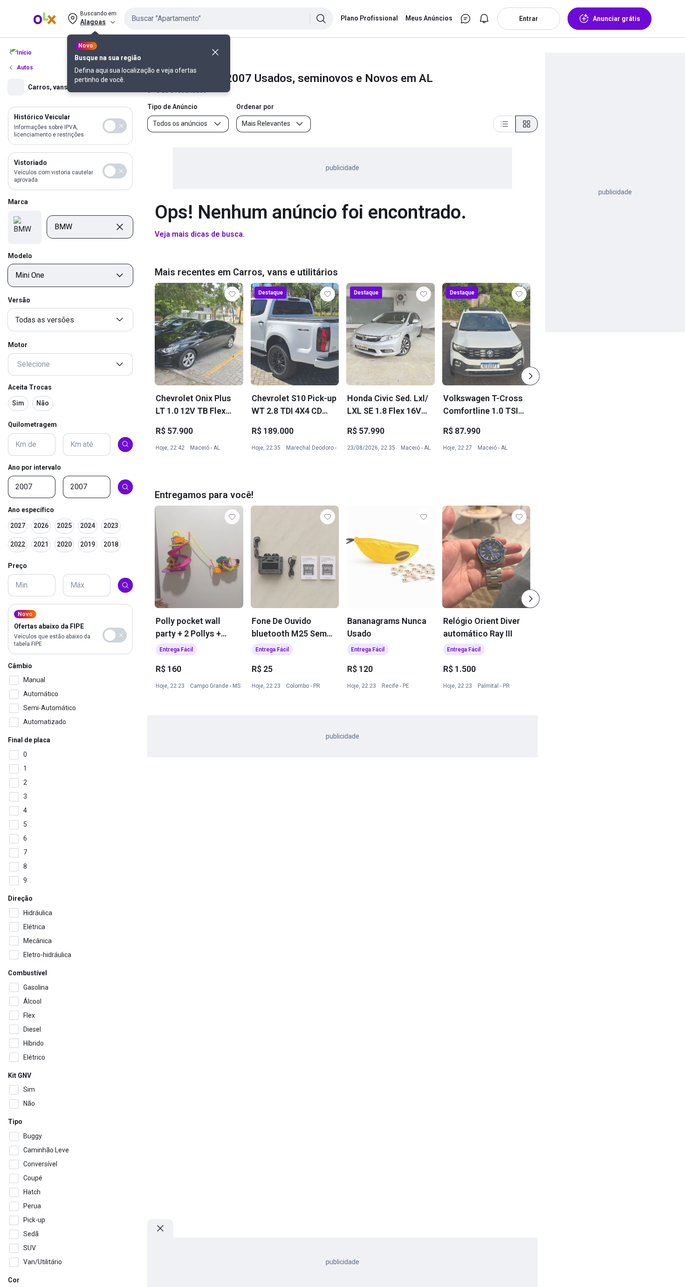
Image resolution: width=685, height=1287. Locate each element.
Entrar (528, 18)
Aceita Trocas (30, 387)
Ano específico (31, 509)
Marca (18, 201)
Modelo (20, 255)
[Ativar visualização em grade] (526, 124)
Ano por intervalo (34, 467)
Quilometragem (32, 424)
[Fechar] (215, 52)
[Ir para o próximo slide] (530, 376)
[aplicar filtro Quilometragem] (125, 444)
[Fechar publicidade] (160, 1228)
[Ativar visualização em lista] (504, 124)
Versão (19, 300)
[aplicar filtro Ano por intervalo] (125, 486)
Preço (17, 565)
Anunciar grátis (616, 18)
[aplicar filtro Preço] (125, 585)
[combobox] (228, 18)
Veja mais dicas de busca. (200, 234)
